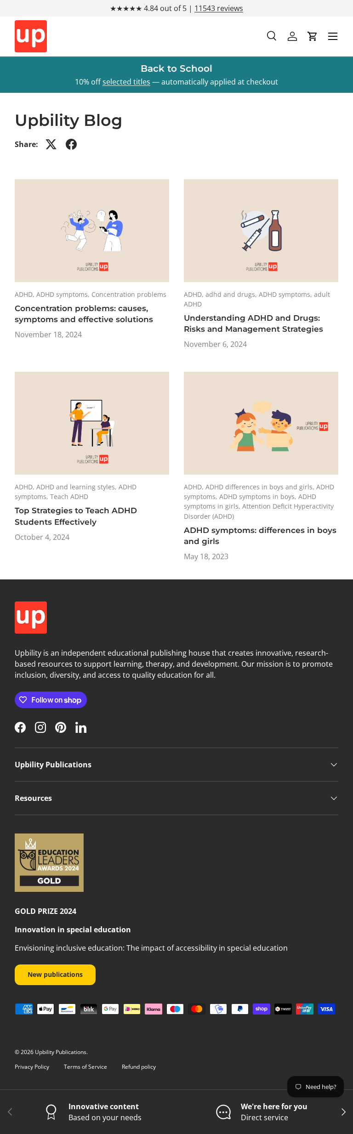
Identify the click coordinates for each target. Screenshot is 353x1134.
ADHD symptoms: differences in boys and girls (260, 535)
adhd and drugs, (232, 294)
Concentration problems (128, 294)
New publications (55, 974)
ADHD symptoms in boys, (258, 496)
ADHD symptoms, (63, 294)
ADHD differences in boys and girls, (260, 486)
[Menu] (333, 36)
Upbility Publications (60, 1052)
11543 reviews (218, 8)
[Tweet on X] (51, 144)
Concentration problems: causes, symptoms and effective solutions (84, 313)
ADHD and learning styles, (77, 486)
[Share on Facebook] (71, 144)
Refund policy (139, 1067)
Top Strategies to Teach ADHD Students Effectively (76, 515)
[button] (312, 36)
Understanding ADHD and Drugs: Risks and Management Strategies (253, 323)
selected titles (126, 82)
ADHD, (25, 294)
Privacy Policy (32, 1067)
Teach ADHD (69, 496)
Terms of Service (85, 1067)
